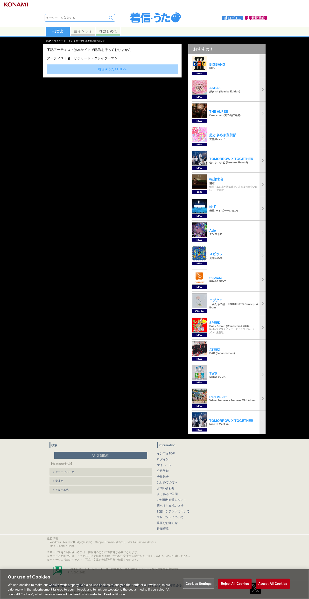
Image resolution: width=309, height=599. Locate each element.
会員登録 (163, 471)
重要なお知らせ (167, 523)
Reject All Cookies (235, 583)
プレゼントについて (170, 517)
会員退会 (163, 476)
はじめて (110, 31)
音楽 (59, 31)
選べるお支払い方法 (170, 505)
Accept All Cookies (272, 583)
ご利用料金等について (172, 499)
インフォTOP (166, 453)
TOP (48, 41)
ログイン (163, 459)
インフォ (85, 31)
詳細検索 (103, 455)
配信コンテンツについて (173, 511)
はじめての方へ (167, 482)
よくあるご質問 (167, 494)
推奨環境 (163, 528)
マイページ (164, 465)
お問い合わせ (166, 488)
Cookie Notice (114, 594)
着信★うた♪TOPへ (112, 69)
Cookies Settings (198, 583)
